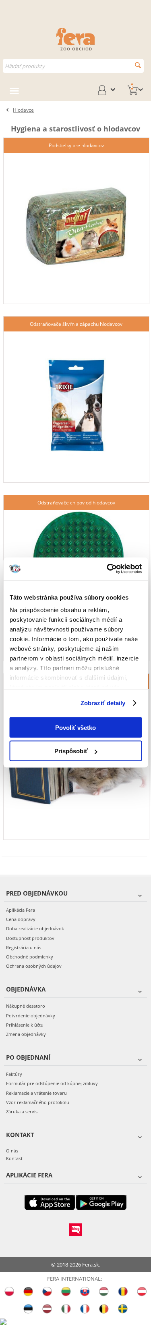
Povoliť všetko (75, 727)
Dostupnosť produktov (30, 938)
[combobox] (73, 66)
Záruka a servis (21, 1111)
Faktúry (14, 1074)
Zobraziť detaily (103, 703)
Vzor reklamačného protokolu (37, 1102)
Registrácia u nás (23, 947)
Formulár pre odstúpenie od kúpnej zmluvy (52, 1083)
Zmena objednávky (26, 1034)
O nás (12, 1151)
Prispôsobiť (71, 751)
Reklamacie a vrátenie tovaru (36, 1093)
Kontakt (14, 1158)
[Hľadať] (138, 65)
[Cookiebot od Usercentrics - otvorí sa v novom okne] (107, 569)
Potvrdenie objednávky (30, 1015)
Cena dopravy (20, 919)
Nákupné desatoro (25, 1006)
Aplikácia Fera (20, 910)
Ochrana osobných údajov (34, 966)
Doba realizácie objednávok (35, 928)
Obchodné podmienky (29, 957)
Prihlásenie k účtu (24, 1025)
